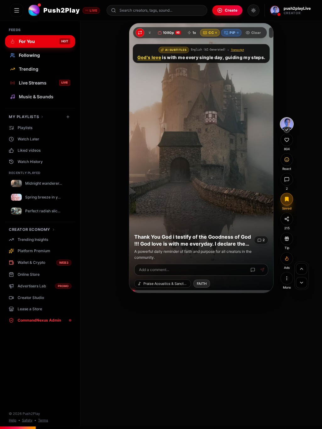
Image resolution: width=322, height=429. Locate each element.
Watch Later (28, 139)
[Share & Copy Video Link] (286, 219)
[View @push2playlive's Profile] (287, 124)
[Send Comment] (262, 270)
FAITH (202, 283)
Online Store (29, 274)
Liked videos (29, 150)
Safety (27, 420)
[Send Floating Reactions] (286, 159)
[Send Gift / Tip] (286, 238)
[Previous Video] (301, 268)
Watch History (30, 161)
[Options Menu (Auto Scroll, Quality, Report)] (286, 278)
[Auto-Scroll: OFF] (149, 33)
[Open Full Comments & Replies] (253, 270)
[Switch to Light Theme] (253, 10)
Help (12, 420)
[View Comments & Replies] (286, 179)
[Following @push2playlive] (287, 130)
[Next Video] (301, 282)
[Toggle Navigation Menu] (16, 10)
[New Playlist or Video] (67, 116)
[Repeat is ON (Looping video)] (140, 33)
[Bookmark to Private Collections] (286, 199)
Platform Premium (34, 250)
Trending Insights (33, 239)
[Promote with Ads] (286, 258)
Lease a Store (30, 309)
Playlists (25, 127)
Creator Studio (31, 297)
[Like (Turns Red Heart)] (286, 139)
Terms (43, 420)
